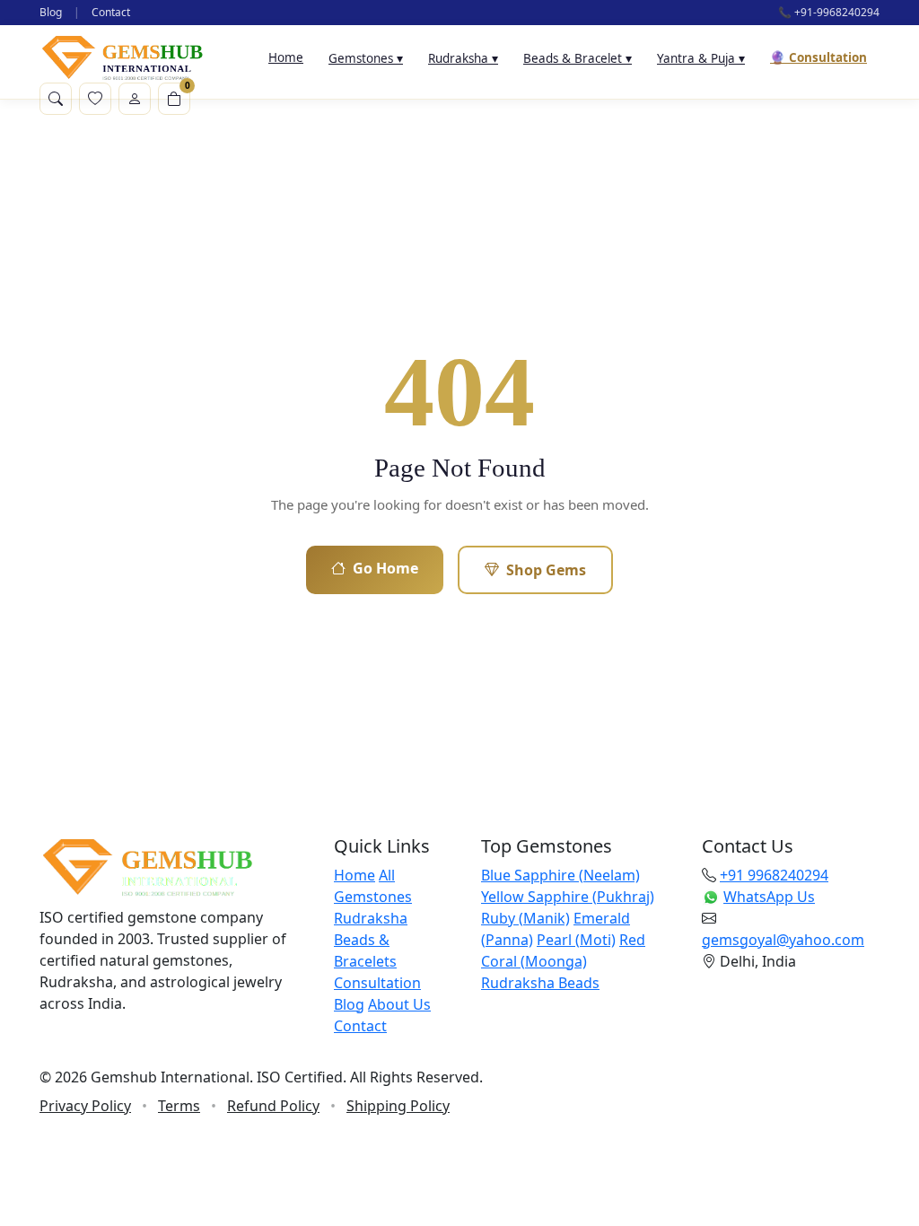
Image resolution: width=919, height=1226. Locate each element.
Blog (50, 12)
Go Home (385, 568)
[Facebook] (57, 1048)
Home (285, 57)
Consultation (377, 983)
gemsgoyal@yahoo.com (783, 940)
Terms (179, 1106)
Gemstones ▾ (365, 58)
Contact (111, 12)
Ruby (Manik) (525, 918)
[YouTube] (192, 1048)
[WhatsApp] (147, 1048)
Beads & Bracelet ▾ (577, 58)
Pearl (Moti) (576, 940)
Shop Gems (546, 570)
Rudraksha (370, 918)
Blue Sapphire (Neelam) (560, 875)
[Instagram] (102, 1048)
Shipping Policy (398, 1106)
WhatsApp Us (769, 896)
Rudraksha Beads (540, 983)
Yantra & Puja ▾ (701, 58)
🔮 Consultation (818, 57)
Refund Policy (273, 1106)
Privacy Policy (85, 1106)
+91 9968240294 (774, 875)
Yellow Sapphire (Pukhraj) (567, 896)
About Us (399, 1004)
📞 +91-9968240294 (829, 12)
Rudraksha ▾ (463, 58)
